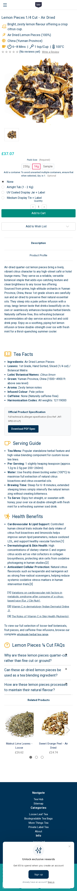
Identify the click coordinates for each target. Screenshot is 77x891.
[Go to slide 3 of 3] (42, 757)
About (38, 831)
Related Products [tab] (39, 700)
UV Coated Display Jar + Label (26, 192)
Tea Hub (38, 799)
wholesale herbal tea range (32, 634)
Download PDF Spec (23, 428)
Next (67, 729)
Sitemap (38, 803)
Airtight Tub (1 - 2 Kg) (20, 187)
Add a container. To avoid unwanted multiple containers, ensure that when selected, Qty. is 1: (38, 174)
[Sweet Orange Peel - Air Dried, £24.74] (53, 724)
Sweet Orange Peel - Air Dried (53, 745)
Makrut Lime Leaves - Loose (19, 745)
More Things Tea (38, 822)
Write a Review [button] (50, 52)
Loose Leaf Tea (38, 814)
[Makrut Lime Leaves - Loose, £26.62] (19, 724)
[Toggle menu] (5, 5)
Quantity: (38, 201)
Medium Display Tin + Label (24, 198)
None (10, 181)
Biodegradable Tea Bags (38, 818)
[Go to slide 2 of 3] (36, 757)
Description (38, 243)
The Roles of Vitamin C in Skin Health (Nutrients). (40, 616)
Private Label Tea (38, 827)
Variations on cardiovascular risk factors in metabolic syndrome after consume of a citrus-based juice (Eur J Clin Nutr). (36, 596)
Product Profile (38, 255)
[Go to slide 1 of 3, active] (30, 757)
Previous (4, 729)
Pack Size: (38, 159)
